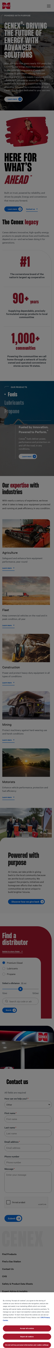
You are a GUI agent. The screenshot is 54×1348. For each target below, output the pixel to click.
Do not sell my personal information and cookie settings (27, 1345)
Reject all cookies (27, 1336)
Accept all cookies (27, 1328)
